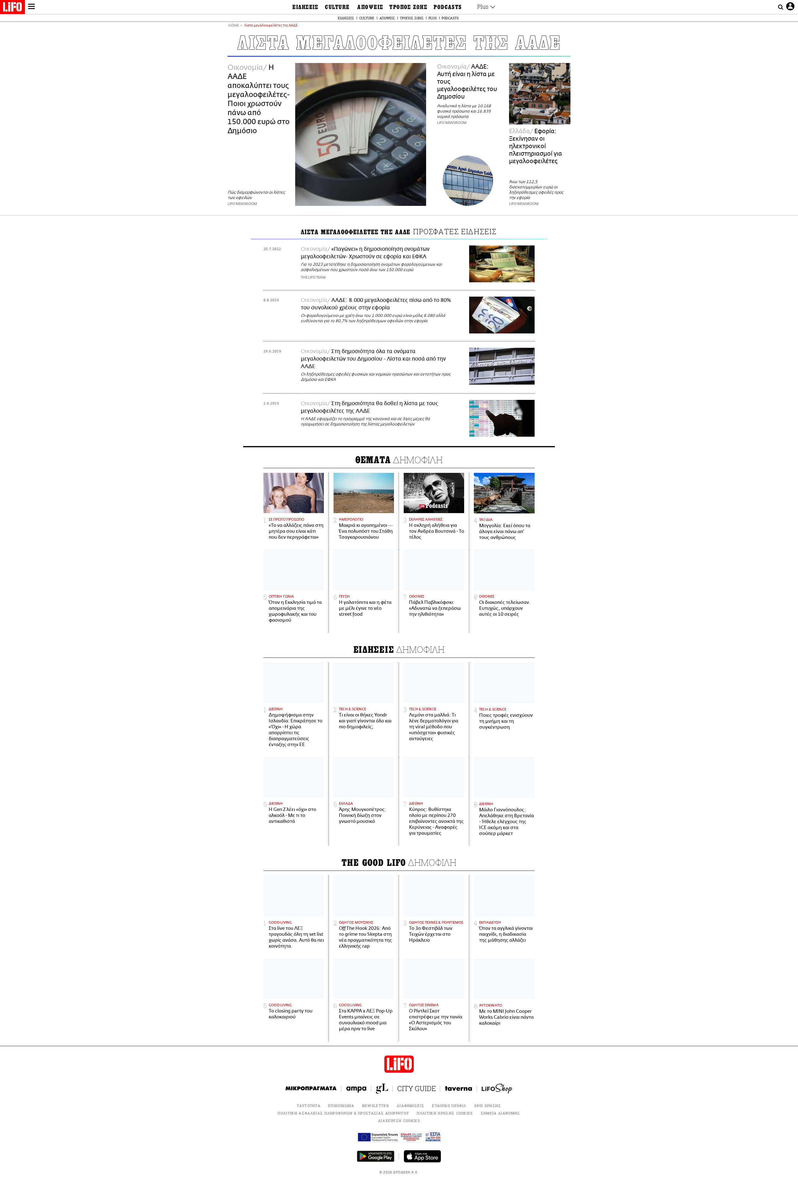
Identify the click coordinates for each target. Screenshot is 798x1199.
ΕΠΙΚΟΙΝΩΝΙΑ (341, 1106)
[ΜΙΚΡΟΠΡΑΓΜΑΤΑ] (311, 1088)
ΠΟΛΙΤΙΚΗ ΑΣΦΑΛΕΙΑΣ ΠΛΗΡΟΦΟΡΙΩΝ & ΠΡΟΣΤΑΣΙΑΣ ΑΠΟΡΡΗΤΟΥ (343, 1113)
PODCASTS (448, 7)
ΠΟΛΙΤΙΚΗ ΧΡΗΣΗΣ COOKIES (445, 1113)
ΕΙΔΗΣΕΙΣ (305, 7)
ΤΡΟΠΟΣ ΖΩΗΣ (408, 7)
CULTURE (337, 7)
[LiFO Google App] (375, 1156)
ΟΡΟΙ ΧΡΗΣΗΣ (487, 1106)
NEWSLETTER (375, 1106)
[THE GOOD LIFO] (382, 1089)
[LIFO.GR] (12, 8)
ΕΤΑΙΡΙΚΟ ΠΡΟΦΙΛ (449, 1106)
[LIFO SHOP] (497, 1089)
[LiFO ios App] (422, 1156)
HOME (233, 25)
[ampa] (356, 1088)
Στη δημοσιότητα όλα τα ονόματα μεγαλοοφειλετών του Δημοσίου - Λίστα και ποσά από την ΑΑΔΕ (373, 359)
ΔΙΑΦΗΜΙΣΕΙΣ (411, 1106)
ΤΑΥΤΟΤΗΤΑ (308, 1106)
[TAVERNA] (458, 1088)
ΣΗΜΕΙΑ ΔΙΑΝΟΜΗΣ (500, 1113)
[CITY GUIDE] (416, 1088)
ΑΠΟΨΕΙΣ (370, 7)
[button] (31, 7)
